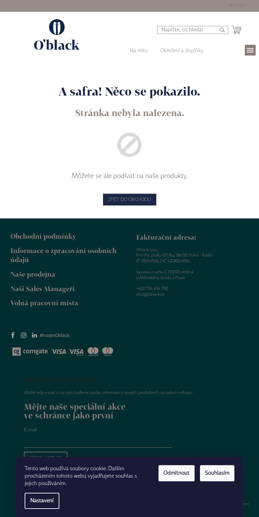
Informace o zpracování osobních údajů (63, 255)
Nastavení (42, 501)
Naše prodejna (32, 274)
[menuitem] (182, 50)
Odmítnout (177, 473)
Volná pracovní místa (44, 303)
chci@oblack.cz (150, 294)
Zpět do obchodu (129, 199)
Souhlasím (217, 473)
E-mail (30, 429)
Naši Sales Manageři (42, 288)
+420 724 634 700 (152, 288)
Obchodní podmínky (43, 236)
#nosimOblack (54, 335)
